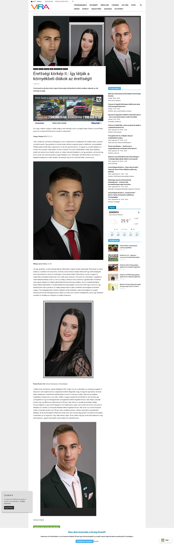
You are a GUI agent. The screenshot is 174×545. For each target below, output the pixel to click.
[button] (140, 5)
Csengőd (47, 69)
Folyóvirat (119, 9)
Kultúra (125, 5)
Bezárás (96, 541)
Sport (133, 5)
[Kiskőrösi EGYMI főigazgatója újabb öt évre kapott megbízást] (113, 277)
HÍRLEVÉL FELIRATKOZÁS (61, 1)
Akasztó (35, 69)
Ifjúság (77, 9)
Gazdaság (108, 9)
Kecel (51, 69)
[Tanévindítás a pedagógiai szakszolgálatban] (113, 248)
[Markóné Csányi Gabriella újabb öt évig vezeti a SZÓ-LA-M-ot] (113, 286)
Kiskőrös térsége (58, 69)
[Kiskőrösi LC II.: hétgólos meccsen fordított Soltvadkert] (113, 257)
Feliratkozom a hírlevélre (84, 541)
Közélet (85, 9)
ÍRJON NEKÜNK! (49, 1)
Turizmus (115, 5)
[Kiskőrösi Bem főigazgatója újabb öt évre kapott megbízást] (113, 267)
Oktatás (65, 69)
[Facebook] (72, 1)
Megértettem (9, 507)
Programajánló (80, 5)
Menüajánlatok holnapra (46, 527)
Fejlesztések (96, 9)
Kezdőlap (36, 13)
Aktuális (41, 69)
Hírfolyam (105, 5)
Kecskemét (94, 5)
